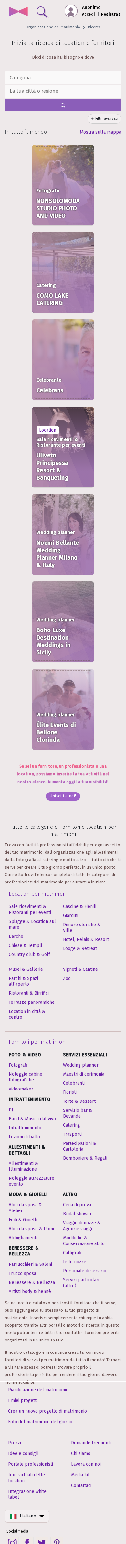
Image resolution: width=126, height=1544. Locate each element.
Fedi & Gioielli (23, 1219)
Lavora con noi (86, 1464)
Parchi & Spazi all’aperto (23, 981)
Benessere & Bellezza (32, 1282)
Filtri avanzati (107, 118)
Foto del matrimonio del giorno (40, 1422)
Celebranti (74, 1083)
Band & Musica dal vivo (32, 1119)
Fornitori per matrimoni (38, 1042)
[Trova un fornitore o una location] (41, 10)
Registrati (111, 14)
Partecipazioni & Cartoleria (79, 1146)
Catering (71, 1125)
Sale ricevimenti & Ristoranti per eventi (30, 909)
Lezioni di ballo (24, 1137)
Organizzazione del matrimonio (53, 27)
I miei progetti (22, 1400)
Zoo (67, 978)
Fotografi (18, 1065)
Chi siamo (80, 1453)
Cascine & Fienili (79, 906)
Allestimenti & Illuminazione (23, 1166)
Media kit (80, 1475)
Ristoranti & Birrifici (29, 993)
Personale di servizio (84, 1271)
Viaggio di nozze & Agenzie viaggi (81, 1226)
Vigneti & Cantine (80, 969)
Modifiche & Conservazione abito (84, 1240)
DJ (11, 1109)
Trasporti (72, 1134)
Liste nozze (74, 1262)
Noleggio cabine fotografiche (25, 1077)
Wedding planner (81, 1065)
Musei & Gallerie (26, 969)
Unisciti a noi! (63, 796)
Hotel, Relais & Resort (86, 939)
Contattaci (81, 1485)
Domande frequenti (91, 1443)
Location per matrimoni (38, 894)
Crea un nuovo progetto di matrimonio (47, 1411)
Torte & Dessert (79, 1101)
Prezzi (14, 1443)
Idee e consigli (23, 1453)
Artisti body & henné (30, 1291)
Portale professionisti (30, 1464)
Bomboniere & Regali (85, 1158)
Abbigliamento (24, 1238)
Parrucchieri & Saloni (30, 1264)
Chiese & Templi (25, 945)
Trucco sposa (22, 1273)
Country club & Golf (29, 954)
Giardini (70, 915)
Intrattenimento (25, 1128)
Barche (16, 936)
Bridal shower (77, 1214)
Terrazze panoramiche (32, 1002)
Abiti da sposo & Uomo (32, 1229)
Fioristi (70, 1092)
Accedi (88, 14)
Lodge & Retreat (80, 948)
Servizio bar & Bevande (77, 1113)
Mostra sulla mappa (100, 132)
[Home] (18, 12)
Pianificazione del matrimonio (38, 1390)
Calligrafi (72, 1252)
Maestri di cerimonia (83, 1074)
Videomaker (21, 1089)
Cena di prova (77, 1205)
